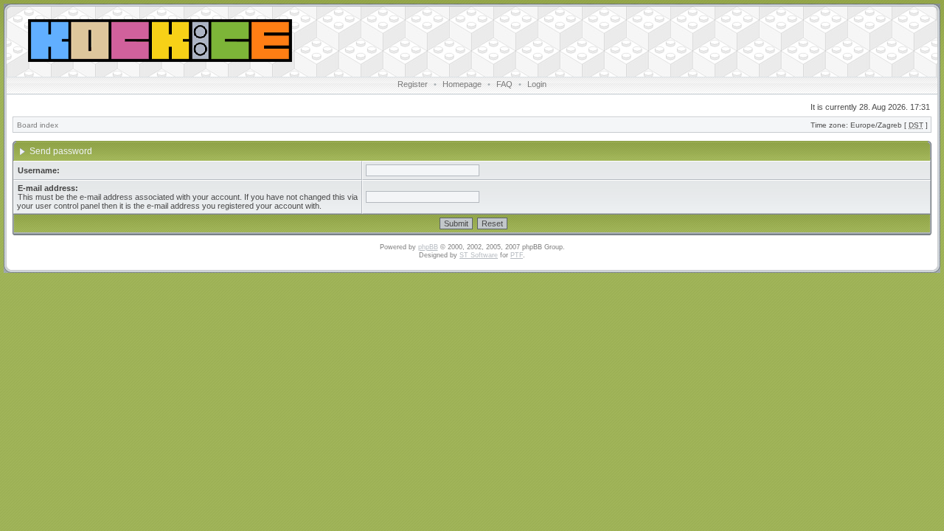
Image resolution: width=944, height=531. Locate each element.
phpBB (428, 247)
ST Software (478, 255)
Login (536, 84)
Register (413, 84)
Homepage (462, 84)
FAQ (504, 84)
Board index (37, 125)
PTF (516, 255)
